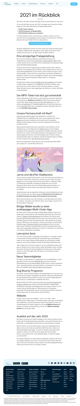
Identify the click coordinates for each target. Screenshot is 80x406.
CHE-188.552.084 (26, 396)
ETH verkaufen (33, 374)
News (65, 372)
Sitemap (62, 396)
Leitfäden (72, 376)
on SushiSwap (25, 104)
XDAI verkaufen (33, 384)
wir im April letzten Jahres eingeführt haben (44, 61)
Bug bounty (69, 396)
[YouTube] (68, 363)
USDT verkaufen (33, 376)
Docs (71, 378)
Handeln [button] (16, 3)
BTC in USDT (21, 374)
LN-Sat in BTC (21, 380)
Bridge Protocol (44, 129)
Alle (7, 390)
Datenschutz (55, 396)
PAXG (42, 376)
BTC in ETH (20, 372)
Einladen (66, 378)
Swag (65, 386)
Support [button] (50, 3)
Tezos (59, 220)
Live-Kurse (43, 369)
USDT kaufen (9, 382)
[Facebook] (61, 363)
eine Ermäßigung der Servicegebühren (43, 82)
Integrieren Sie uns (56, 376)
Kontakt (71, 380)
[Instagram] (64, 363)
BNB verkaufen (33, 382)
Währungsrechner (45, 380)
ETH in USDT (21, 384)
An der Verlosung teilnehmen (39, 43)
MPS (65, 380)
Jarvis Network (31, 38)
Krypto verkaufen (34, 369)
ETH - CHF (43, 386)
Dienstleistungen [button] (33, 3)
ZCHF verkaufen (33, 386)
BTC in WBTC (21, 382)
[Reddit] (71, 363)
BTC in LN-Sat (21, 378)
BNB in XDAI (21, 386)
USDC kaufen (9, 384)
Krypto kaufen (10, 369)
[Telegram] (52, 363)
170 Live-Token (21, 135)
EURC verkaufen (33, 380)
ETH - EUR (43, 388)
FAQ (71, 372)
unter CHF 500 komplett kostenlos (27, 65)
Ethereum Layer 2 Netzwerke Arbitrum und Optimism (32, 224)
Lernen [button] (23, 3)
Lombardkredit (56, 374)
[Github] (74, 363)
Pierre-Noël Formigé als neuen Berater (40, 267)
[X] (49, 363)
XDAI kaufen (9, 386)
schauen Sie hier (21, 253)
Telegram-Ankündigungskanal (31, 216)
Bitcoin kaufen (9, 372)
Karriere (66, 376)
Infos (65, 369)
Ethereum (43, 374)
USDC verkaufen (33, 378)
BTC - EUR (43, 384)
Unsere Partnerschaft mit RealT (26, 116)
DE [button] (57, 3)
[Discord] (55, 363)
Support (72, 369)
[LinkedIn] (58, 363)
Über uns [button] (42, 3)
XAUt (42, 378)
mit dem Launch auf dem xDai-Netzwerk (40, 102)
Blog (65, 382)
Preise (65, 384)
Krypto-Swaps (21, 369)
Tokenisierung (55, 382)
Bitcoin (42, 372)
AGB (50, 396)
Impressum (44, 396)
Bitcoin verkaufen (33, 372)
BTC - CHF (43, 382)
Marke (65, 374)
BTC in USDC (21, 376)
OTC (53, 372)
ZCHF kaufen (9, 388)
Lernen (71, 374)
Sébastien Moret (39, 261)
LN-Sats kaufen (10, 377)
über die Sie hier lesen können (40, 139)
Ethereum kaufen (10, 379)
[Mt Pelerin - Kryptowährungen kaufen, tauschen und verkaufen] (7, 3)
